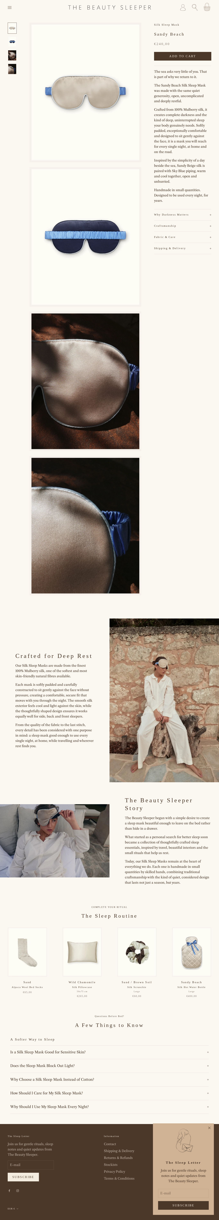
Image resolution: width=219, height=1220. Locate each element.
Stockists (111, 1165)
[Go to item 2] (12, 41)
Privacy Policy (114, 1172)
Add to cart (182, 56)
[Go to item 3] (12, 55)
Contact (110, 1144)
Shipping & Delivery (119, 1151)
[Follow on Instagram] (17, 1190)
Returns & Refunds (118, 1158)
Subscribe (183, 1205)
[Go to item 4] (12, 69)
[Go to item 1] (12, 28)
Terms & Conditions (119, 1178)
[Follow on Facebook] (9, 1190)
